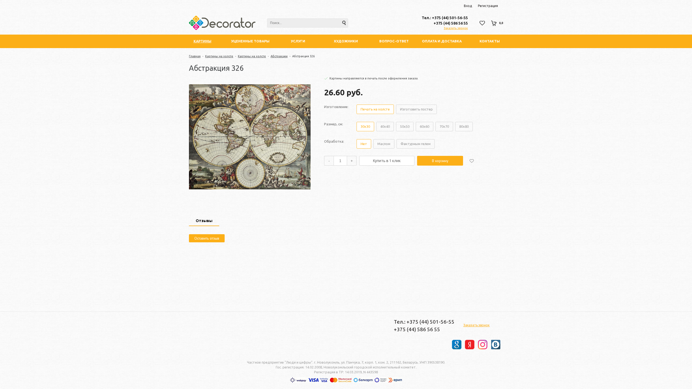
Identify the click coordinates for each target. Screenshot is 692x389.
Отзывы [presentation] (204, 221)
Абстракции (279, 56)
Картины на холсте (219, 56)
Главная (195, 56)
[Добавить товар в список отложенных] (471, 160)
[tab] (204, 221)
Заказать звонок (456, 28)
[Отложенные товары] (482, 23)
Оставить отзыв (206, 238)
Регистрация (488, 6)
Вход (468, 6)
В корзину (440, 160)
